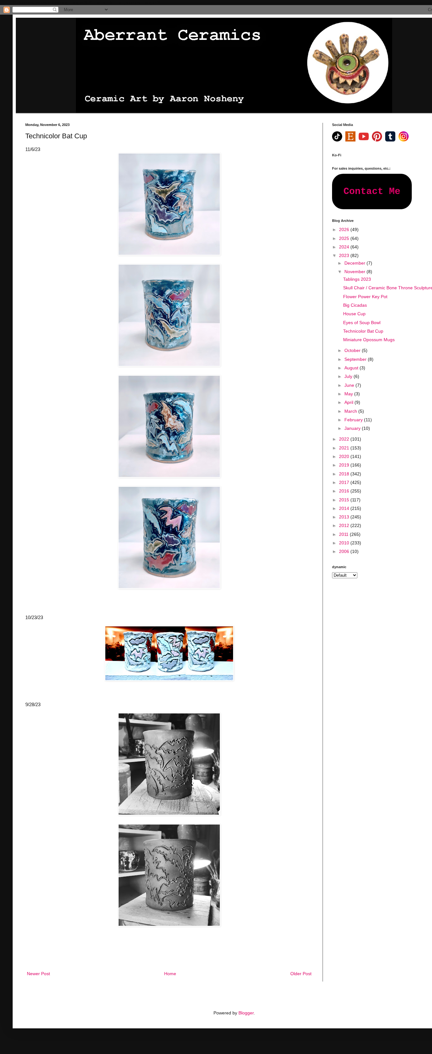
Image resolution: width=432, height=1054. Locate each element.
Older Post (301, 973)
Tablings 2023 (357, 279)
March (351, 411)
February (354, 419)
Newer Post (38, 973)
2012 (344, 525)
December (355, 263)
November (355, 271)
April (349, 402)
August (352, 367)
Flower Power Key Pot (365, 296)
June (349, 385)
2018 (344, 473)
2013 (344, 516)
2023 (344, 255)
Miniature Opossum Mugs (369, 339)
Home (170, 973)
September (356, 359)
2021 (344, 447)
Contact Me (371, 191)
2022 (344, 439)
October (353, 350)
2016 (344, 490)
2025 (344, 238)
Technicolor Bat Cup (363, 331)
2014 (344, 508)
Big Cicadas (355, 305)
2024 (344, 246)
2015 (344, 499)
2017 (344, 482)
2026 (344, 229)
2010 (344, 542)
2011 (344, 534)
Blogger (246, 1012)
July (349, 376)
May (349, 393)
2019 (344, 464)
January (353, 428)
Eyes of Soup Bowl (361, 322)
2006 (344, 551)
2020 (344, 456)
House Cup (354, 313)
